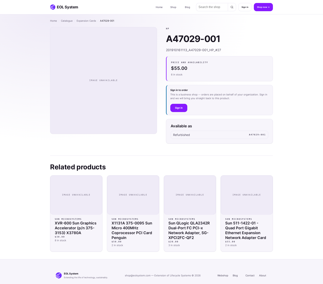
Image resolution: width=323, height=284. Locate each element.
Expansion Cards (86, 20)
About (262, 275)
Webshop (222, 275)
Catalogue (67, 20)
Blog (187, 7)
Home (159, 7)
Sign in (245, 7)
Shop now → (263, 7)
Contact (250, 275)
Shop (173, 7)
